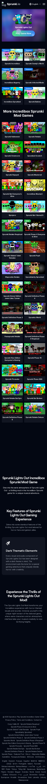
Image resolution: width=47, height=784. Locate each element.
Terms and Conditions (25, 720)
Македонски (23, 780)
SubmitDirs (6, 757)
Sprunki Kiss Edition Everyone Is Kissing (16, 743)
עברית (20, 775)
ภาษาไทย (32, 766)
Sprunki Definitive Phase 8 (14, 751)
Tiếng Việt (22, 769)
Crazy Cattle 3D (13, 724)
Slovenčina (33, 775)
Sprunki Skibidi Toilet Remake (18, 729)
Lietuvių (43, 777)
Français (19, 761)
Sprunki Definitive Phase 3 (34, 738)
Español (26, 761)
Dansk (37, 772)
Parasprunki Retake (18, 757)
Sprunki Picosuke (15, 746)
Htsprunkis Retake (38, 754)
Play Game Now (23, 33)
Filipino (3, 772)
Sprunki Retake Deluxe (33, 751)
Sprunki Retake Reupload (30, 724)
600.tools (30, 757)
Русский (37, 764)
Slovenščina (22, 777)
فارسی (25, 775)
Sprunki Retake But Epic (16, 749)
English (4, 761)
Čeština (5, 775)
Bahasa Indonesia (8, 766)
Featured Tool (19, 754)
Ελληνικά (13, 775)
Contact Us (38, 720)
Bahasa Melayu (21, 766)
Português (22, 764)
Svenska (25, 772)
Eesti (29, 777)
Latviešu (36, 777)
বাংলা (44, 766)
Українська (31, 769)
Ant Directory (40, 757)
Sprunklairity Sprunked (23, 732)
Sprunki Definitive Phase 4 (13, 738)
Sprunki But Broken (33, 749)
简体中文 (34, 761)
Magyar (18, 772)
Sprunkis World (9, 740)
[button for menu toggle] (44, 4)
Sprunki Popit (35, 729)
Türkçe (14, 769)
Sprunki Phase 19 (38, 743)
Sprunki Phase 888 (31, 746)
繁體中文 (41, 761)
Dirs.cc (28, 754)
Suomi (43, 772)
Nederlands (41, 769)
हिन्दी (3, 769)
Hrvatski (13, 777)
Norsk (32, 772)
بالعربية (38, 766)
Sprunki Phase (7, 754)
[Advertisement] (23, 446)
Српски (41, 775)
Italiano (30, 764)
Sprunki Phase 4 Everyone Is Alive (23, 727)
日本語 (9, 764)
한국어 (15, 764)
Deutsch (12, 761)
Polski (8, 769)
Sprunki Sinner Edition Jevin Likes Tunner (23, 735)
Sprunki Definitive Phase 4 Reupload (29, 740)
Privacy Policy (10, 720)
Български (5, 777)
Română (11, 772)
